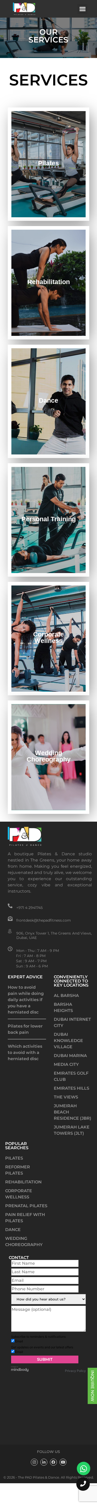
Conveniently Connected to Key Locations (71, 981)
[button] (82, 9)
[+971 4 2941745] (10, 905)
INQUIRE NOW (92, 1385)
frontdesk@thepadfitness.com (43, 920)
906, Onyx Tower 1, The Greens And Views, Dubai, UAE (54, 935)
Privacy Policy (75, 1403)
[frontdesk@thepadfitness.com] (10, 918)
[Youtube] (62, 1494)
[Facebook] (53, 1494)
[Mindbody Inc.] (20, 1403)
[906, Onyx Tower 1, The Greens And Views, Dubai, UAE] (10, 931)
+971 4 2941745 (29, 907)
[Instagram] (34, 1494)
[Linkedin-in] (43, 1494)
